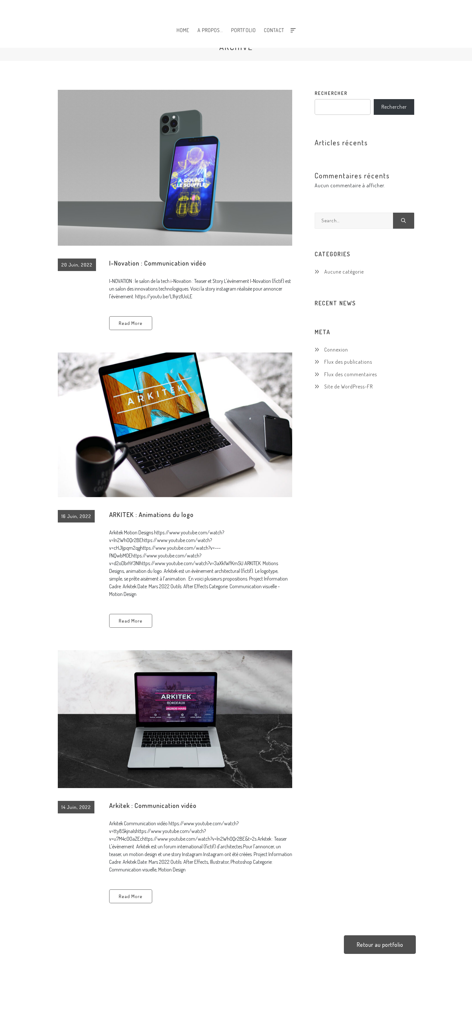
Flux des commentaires (350, 374)
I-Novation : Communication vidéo (157, 263)
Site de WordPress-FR (348, 386)
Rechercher (331, 93)
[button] (380, 944)
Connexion (336, 349)
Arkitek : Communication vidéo (153, 805)
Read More (131, 323)
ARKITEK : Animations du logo (151, 514)
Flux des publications (348, 362)
